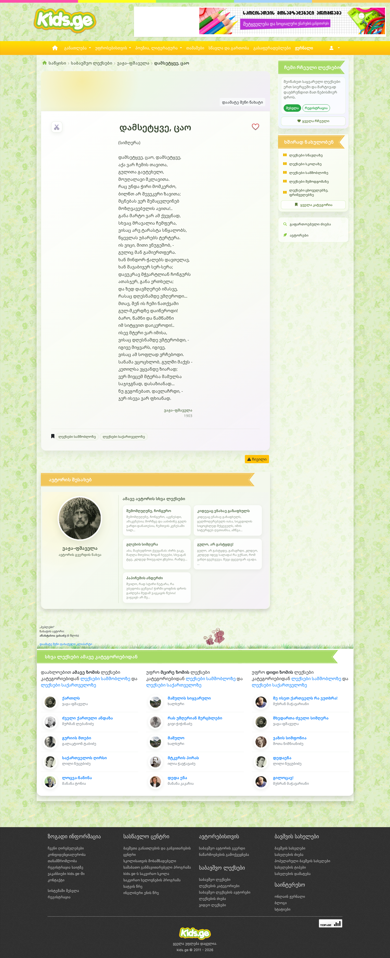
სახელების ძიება (289, 854)
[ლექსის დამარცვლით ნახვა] (56, 126)
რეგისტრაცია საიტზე (65, 867)
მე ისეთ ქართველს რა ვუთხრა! (305, 698)
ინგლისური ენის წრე (141, 893)
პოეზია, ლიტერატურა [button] (157, 48)
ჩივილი (259, 459)
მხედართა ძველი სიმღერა (300, 717)
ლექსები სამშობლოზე (77, 436)
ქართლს (71, 698)
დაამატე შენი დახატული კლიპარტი (66, 644)
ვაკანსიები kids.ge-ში (66, 873)
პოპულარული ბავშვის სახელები (302, 861)
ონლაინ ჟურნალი (290, 896)
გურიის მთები (76, 737)
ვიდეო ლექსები (212, 905)
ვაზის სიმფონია (289, 737)
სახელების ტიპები (290, 867)
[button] (333, 48)
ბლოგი (281, 903)
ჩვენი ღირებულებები (66, 848)
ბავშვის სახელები (290, 848)
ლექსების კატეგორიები (219, 886)
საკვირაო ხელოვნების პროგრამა (152, 880)
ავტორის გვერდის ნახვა (80, 554)
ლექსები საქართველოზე (124, 436)
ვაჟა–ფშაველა (133, 63)
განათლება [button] (76, 48)
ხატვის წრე (132, 886)
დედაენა (282, 757)
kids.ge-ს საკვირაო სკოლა (146, 873)
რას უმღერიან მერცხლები (195, 717)
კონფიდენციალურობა (67, 854)
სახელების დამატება (293, 873)
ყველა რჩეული (315, 121)
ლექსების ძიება (212, 898)
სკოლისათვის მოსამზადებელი (149, 861)
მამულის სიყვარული (189, 698)
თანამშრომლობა (62, 861)
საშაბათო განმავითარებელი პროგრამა (157, 867)
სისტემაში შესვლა (63, 890)
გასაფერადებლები (272, 48)
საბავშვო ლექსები (91, 63)
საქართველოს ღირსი (84, 757)
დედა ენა (177, 777)
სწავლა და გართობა (229, 48)
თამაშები (195, 48)
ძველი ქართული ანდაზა (87, 717)
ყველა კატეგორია (316, 205)
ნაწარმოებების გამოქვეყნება (224, 854)
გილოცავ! (283, 777)
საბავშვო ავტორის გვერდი (222, 848)
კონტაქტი (56, 880)
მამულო (176, 737)
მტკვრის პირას (183, 757)
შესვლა (292, 108)
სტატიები (283, 909)
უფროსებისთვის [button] (111, 48)
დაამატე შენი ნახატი (242, 102)
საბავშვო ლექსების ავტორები (224, 892)
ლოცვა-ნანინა (77, 777)
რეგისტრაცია (316, 108)
